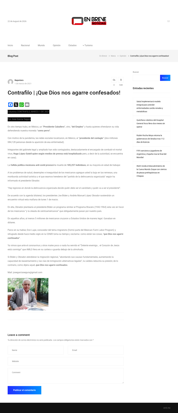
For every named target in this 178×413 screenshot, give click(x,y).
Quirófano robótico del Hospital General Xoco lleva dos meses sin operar (151, 123)
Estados (72, 45)
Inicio (10, 45)
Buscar (136, 72)
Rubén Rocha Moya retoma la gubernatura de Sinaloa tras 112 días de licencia (150, 138)
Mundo (41, 45)
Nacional (25, 45)
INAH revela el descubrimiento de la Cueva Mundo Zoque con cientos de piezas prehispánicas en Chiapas (152, 171)
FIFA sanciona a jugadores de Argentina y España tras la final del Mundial (151, 154)
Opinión (56, 45)
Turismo (89, 45)
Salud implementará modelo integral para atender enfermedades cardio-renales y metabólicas (150, 106)
